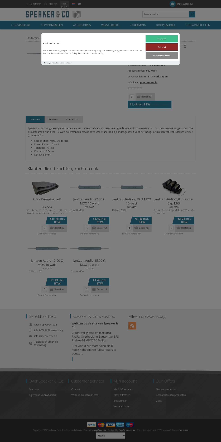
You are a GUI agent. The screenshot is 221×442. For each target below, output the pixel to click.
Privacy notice (50, 63)
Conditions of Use (63, 63)
